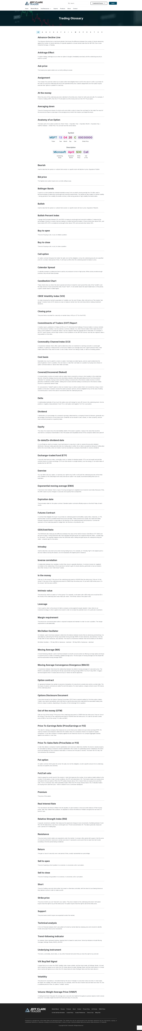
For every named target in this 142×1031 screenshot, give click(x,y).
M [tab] (75, 32)
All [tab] (38, 32)
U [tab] (98, 32)
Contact (75, 8)
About (69, 8)
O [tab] (79, 32)
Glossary (63, 1009)
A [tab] (42, 32)
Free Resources (45, 8)
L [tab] (71, 32)
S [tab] (90, 32)
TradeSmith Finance (97, 3)
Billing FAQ (97, 1012)
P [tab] (83, 32)
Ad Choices (94, 1009)
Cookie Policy (70, 1012)
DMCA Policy (102, 1009)
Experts (56, 8)
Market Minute (34, 8)
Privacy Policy (86, 1009)
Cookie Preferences (80, 1012)
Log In (112, 3)
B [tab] (46, 32)
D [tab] (53, 32)
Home (26, 8)
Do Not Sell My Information (58, 1012)
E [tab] (57, 32)
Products (62, 8)
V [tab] (101, 32)
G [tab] (64, 32)
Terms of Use (90, 1012)
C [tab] (49, 32)
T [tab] (94, 32)
